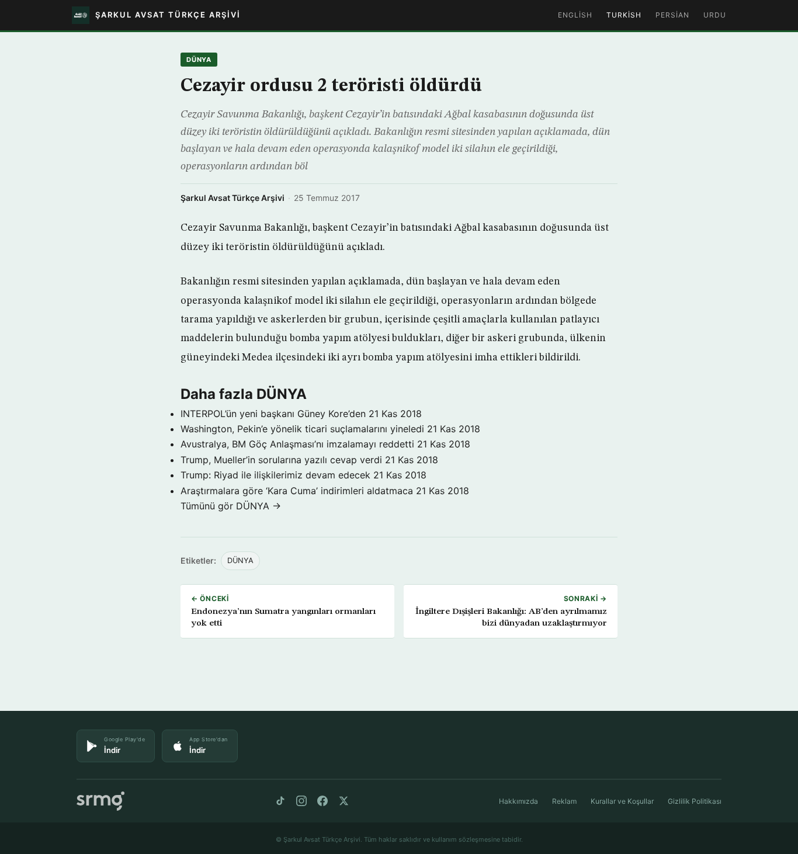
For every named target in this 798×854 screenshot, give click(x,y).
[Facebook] (322, 801)
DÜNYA (198, 59)
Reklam (564, 801)
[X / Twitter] (343, 801)
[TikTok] (280, 801)
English (575, 15)
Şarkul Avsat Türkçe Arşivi (232, 198)
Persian (672, 15)
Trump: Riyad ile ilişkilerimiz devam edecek (275, 475)
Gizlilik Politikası (694, 801)
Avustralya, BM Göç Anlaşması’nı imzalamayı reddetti (297, 444)
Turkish (623, 15)
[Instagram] (301, 801)
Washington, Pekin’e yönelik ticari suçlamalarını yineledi (302, 429)
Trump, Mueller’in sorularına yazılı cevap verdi (281, 460)
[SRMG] (100, 801)
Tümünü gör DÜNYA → (231, 506)
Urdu (714, 15)
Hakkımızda (518, 801)
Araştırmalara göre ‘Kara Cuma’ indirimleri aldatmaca (297, 491)
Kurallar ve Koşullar (622, 801)
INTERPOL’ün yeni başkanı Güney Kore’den (273, 413)
